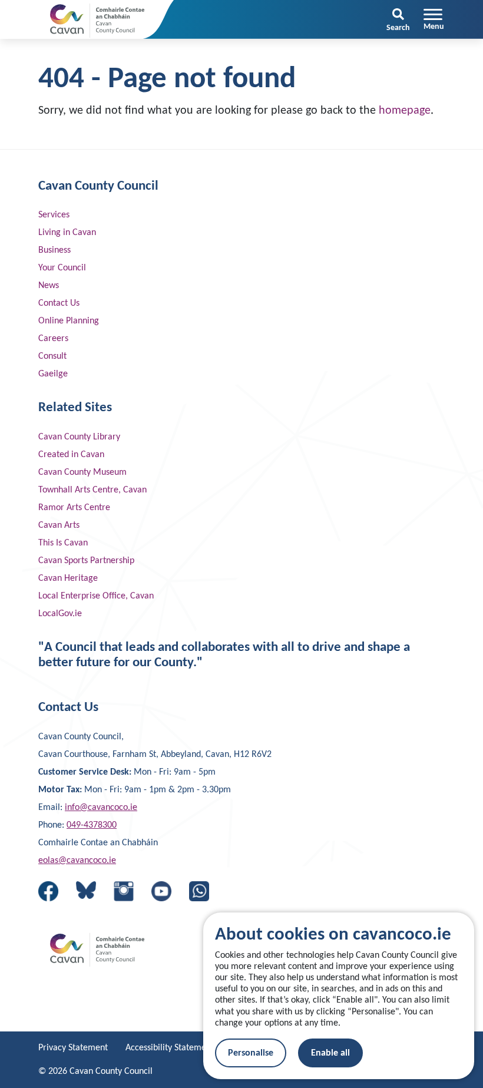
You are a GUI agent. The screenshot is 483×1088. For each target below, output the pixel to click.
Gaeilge (53, 374)
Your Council (62, 268)
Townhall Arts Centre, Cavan (92, 490)
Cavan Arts (59, 525)
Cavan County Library (79, 437)
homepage (405, 111)
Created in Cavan (71, 454)
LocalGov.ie (60, 614)
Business (54, 250)
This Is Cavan (63, 543)
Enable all (330, 1053)
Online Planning (68, 321)
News (48, 285)
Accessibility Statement (169, 1048)
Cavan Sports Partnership (86, 561)
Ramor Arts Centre (74, 507)
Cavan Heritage (68, 578)
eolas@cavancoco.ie (77, 860)
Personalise (250, 1053)
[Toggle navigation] (434, 19)
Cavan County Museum (82, 472)
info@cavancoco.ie (101, 807)
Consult (52, 356)
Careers (53, 338)
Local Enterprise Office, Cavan (96, 596)
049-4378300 (92, 825)
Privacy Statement (73, 1048)
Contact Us (59, 303)
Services (54, 215)
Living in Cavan (67, 232)
